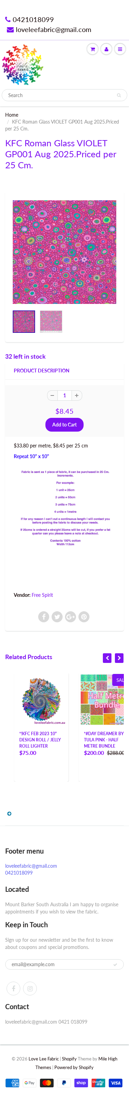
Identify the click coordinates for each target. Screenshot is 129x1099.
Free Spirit (42, 595)
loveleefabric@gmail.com (53, 29)
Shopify (69, 1058)
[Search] (119, 95)
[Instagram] (30, 988)
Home (11, 115)
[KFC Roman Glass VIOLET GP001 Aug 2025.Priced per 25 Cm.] (64, 252)
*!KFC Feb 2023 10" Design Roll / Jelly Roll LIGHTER (31, 740)
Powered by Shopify (74, 1067)
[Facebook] (13, 988)
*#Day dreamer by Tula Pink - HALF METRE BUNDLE (95, 740)
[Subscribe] (115, 964)
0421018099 (33, 19)
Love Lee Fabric (44, 1058)
